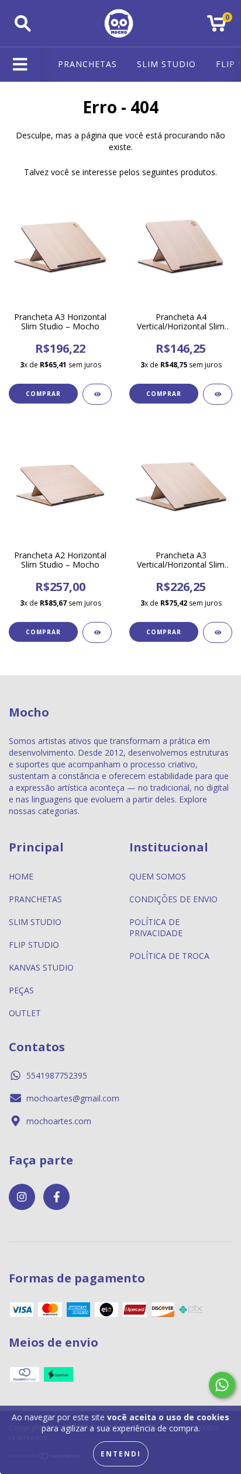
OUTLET (25, 1012)
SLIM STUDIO (166, 63)
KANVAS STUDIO (41, 967)
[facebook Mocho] (56, 1197)
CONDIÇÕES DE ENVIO (173, 899)
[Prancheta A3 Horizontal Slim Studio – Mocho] (97, 394)
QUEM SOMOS (157, 876)
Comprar (43, 394)
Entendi (121, 1454)
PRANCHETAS (87, 63)
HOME (21, 876)
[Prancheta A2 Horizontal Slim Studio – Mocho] (97, 632)
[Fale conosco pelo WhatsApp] (222, 1385)
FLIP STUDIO (34, 944)
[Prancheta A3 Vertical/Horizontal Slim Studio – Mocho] (217, 632)
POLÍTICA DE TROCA (169, 955)
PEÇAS (21, 990)
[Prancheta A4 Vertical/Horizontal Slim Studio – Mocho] (217, 394)
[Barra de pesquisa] (23, 23)
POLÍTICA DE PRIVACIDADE (156, 927)
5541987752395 (56, 1075)
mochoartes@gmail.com (72, 1098)
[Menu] (20, 64)
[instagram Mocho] (22, 1197)
